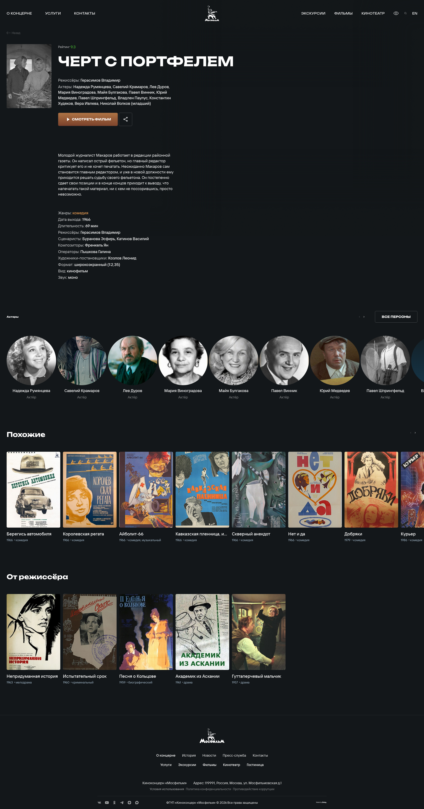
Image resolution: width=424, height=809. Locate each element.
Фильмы (343, 13)
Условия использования (167, 789)
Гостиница (255, 764)
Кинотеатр (373, 13)
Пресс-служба (234, 755)
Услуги (53, 13)
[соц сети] (99, 803)
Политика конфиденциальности (208, 789)
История (189, 755)
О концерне (19, 13)
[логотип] (212, 13)
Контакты (84, 13)
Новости (209, 755)
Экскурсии (313, 13)
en (414, 13)
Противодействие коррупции (253, 789)
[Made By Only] (321, 802)
